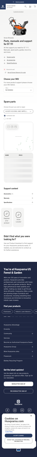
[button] (8, 126)
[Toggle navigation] (34, 6)
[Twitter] (29, 410)
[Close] (31, 415)
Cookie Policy (9, 431)
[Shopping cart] (30, 6)
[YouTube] (22, 410)
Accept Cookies (18, 435)
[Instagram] (15, 410)
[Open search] (25, 6)
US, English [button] (10, 7)
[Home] (3, 6)
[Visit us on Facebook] (7, 410)
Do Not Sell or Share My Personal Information (18, 440)
